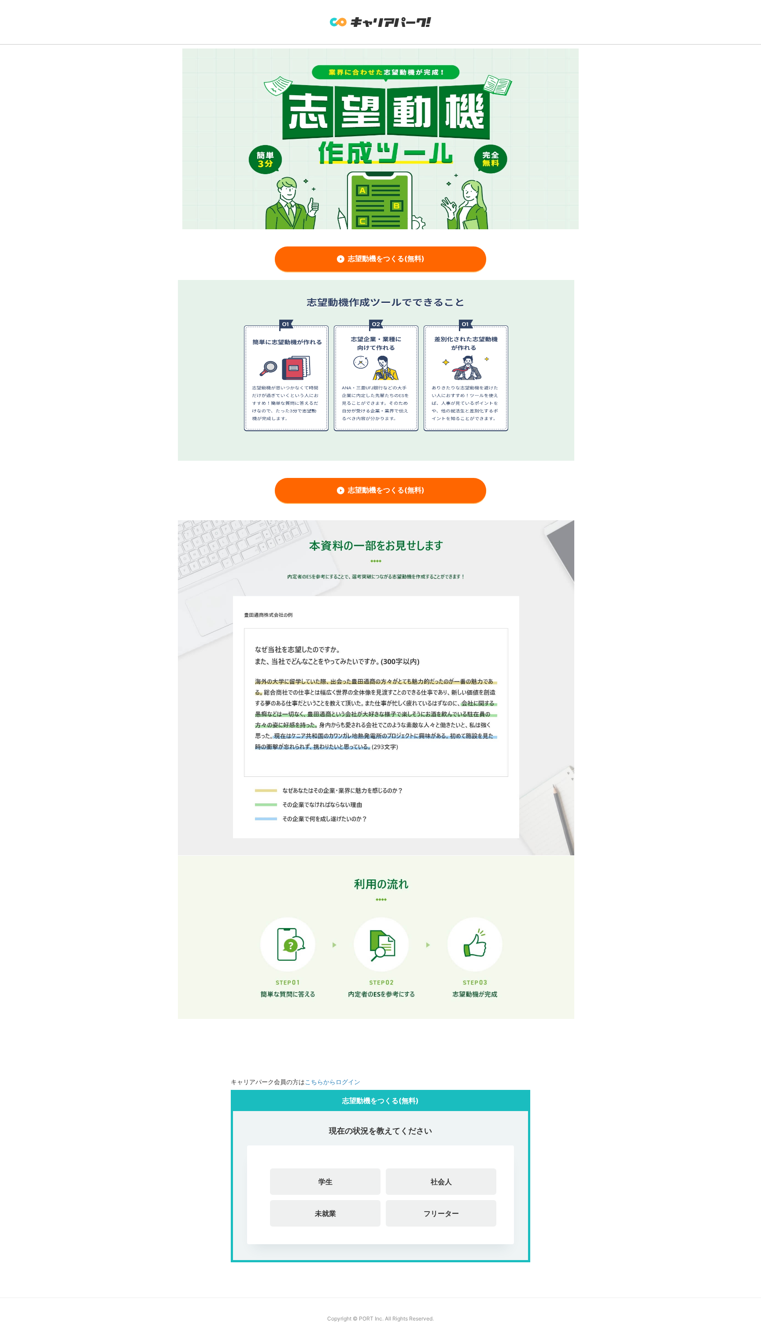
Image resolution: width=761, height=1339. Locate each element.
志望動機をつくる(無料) (386, 258)
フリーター (441, 1213)
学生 (325, 1181)
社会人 (441, 1181)
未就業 (325, 1213)
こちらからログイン (332, 1081)
